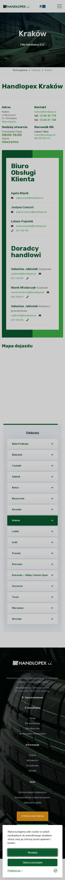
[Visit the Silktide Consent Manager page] (55, 870)
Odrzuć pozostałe (32, 862)
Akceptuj (32, 852)
